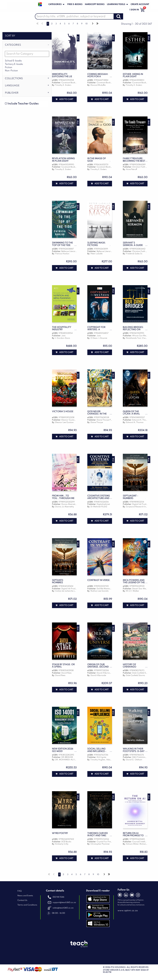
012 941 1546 (58, 897)
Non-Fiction (11, 71)
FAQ (19, 891)
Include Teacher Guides (23, 103)
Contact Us (22, 900)
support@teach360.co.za (64, 902)
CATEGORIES (55, 4)
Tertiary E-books (14, 64)
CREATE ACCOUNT (140, 4)
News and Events (25, 896)
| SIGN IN (134, 10)
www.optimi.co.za (128, 911)
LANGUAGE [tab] (12, 85)
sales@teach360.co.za (62, 908)
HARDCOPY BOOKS (94, 4)
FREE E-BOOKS (74, 4)
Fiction (8, 67)
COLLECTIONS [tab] (14, 78)
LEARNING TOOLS (116, 4)
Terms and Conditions (27, 905)
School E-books (13, 61)
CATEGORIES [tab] (13, 45)
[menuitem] (56, 4)
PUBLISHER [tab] (11, 93)
